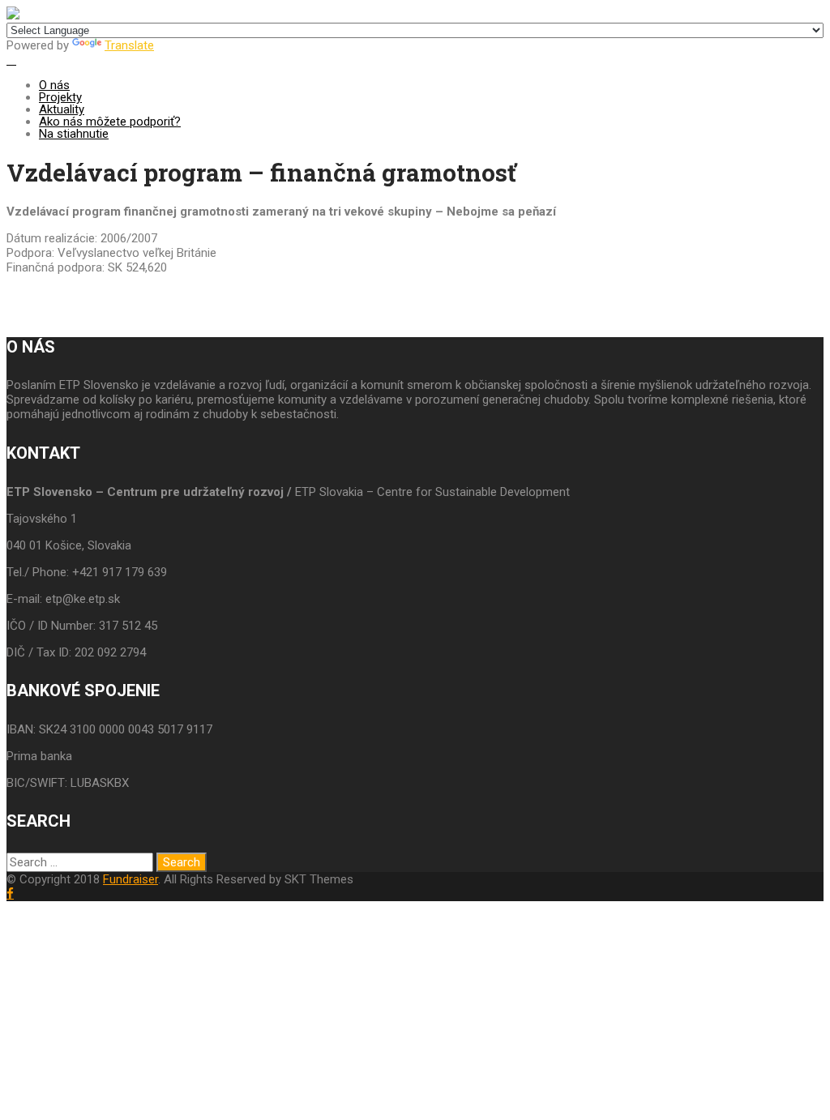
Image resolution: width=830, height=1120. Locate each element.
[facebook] (10, 893)
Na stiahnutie (74, 133)
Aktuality (61, 109)
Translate (129, 45)
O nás (54, 85)
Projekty (60, 97)
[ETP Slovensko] (12, 15)
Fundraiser (130, 879)
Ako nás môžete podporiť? (110, 121)
